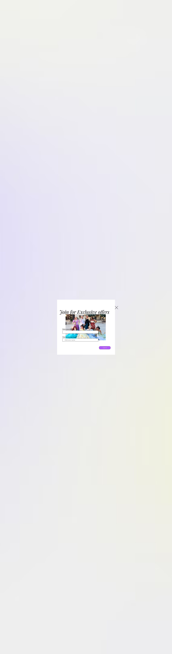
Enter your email (68, 329)
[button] (116, 307)
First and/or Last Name (70, 337)
